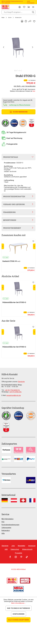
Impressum (31, 546)
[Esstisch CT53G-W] (18, 247)
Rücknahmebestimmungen (10, 525)
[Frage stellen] (26, 21)
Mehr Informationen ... (18, 603)
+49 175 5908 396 (15, 392)
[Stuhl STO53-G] (18, 47)
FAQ (3, 522)
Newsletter (21, 546)
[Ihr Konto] (19, 7)
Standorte (21, 381)
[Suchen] (33, 12)
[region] (18, 48)
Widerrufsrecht (27, 549)
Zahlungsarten (6, 527)
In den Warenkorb (20, 112)
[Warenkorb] (28, 7)
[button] (18, 132)
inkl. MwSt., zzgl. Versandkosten (24, 86)
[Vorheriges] (4, 47)
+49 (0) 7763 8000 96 (12, 390)
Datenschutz (15, 549)
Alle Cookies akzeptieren (18, 620)
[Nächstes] (33, 47)
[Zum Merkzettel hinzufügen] (34, 21)
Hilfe (3, 533)
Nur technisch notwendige (18, 608)
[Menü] (33, 7)
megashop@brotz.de (13, 395)
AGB (6, 549)
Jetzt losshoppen (30, 2)
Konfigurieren (18, 614)
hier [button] (34, 91)
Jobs (13, 546)
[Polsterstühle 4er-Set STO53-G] (18, 289)
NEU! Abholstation (7, 519)
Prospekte (18, 553)
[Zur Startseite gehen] (5, 7)
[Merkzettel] (24, 7)
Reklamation (6, 530)
